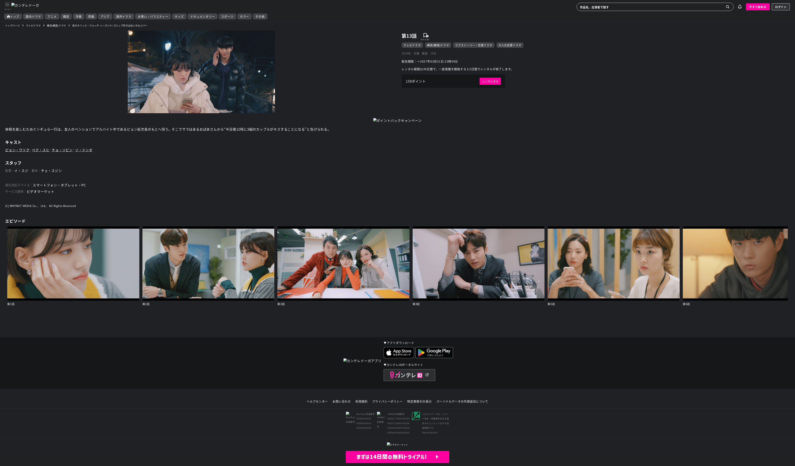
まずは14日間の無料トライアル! (396, 456)
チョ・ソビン (62, 150)
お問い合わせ (341, 401)
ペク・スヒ (40, 150)
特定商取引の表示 (419, 401)
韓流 (66, 16)
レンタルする (490, 81)
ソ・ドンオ (84, 150)
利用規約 (361, 401)
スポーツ (227, 16)
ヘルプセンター (317, 401)
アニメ (52, 16)
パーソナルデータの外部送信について (462, 401)
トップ (14, 16)
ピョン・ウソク (17, 150)
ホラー (244, 16)
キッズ (179, 16)
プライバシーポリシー (387, 401)
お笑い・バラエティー (153, 16)
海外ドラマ (123, 16)
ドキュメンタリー (202, 16)
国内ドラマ (33, 16)
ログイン (781, 7)
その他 (260, 16)
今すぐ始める (757, 7)
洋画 (79, 16)
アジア (105, 16)
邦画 (91, 16)
